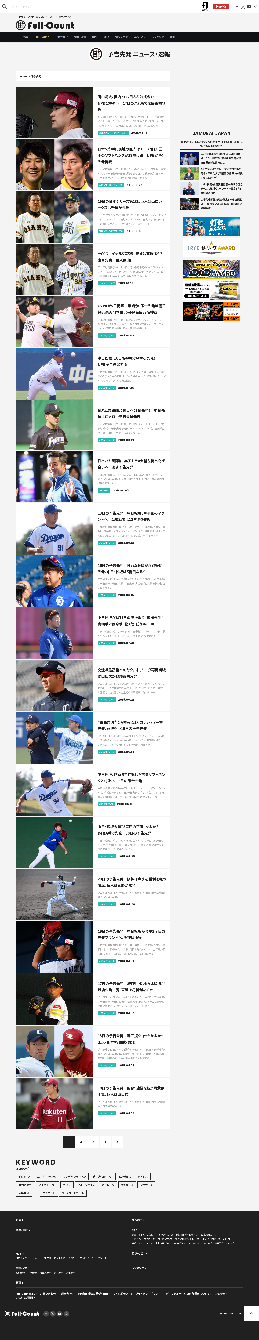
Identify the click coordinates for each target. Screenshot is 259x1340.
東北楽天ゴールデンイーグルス (170, 1243)
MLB (106, 37)
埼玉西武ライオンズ (224, 1243)
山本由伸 (46, 1257)
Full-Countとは (25, 1293)
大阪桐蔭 (24, 1193)
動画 (172, 37)
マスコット (49, 1193)
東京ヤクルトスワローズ (143, 1238)
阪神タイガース (165, 1234)
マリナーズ (146, 1185)
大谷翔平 (62, 37)
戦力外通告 (25, 1185)
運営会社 (66, 1293)
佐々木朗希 (59, 1257)
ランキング (158, 37)
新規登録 (221, 7)
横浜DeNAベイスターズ (187, 1234)
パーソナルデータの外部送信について (188, 1293)
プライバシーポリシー (148, 1293)
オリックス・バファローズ (200, 1243)
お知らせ (220, 1293)
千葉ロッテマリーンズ (142, 1243)
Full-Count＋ (43, 37)
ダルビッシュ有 (87, 1257)
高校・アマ (140, 37)
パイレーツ (108, 1185)
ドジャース (25, 1177)
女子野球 (58, 1272)
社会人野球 (45, 1272)
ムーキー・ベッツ (46, 1177)
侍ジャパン (121, 37)
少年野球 (70, 1272)
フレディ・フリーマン (74, 1177)
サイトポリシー (121, 1293)
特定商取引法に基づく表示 (92, 1293)
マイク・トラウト (48, 1185)
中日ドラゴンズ (165, 1238)
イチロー (72, 1257)
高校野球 (20, 1272)
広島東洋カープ (209, 1234)
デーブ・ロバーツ (102, 1177)
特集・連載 (80, 37)
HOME (23, 76)
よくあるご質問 (24, 1297)
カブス (67, 1185)
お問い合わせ (48, 1293)
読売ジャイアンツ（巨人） (143, 1234)
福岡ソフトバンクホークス (187, 1238)
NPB (95, 37)
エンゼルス (124, 1177)
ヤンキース (127, 1185)
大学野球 (32, 1272)
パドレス (143, 1177)
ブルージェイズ (86, 1185)
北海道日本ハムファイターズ (216, 1238)
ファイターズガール (73, 1193)
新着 (26, 37)
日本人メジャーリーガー (27, 1257)
